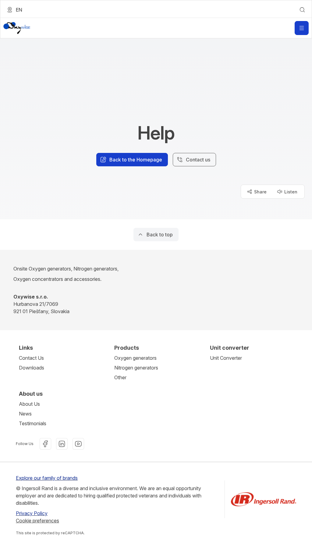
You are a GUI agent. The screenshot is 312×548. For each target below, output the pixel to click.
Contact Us (31, 358)
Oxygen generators (135, 358)
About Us (29, 404)
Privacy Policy (32, 513)
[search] (302, 10)
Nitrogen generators (136, 368)
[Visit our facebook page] (45, 444)
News (25, 414)
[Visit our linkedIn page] (62, 444)
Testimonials (32, 423)
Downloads (31, 368)
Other (120, 377)
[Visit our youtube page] (78, 444)
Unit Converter (226, 358)
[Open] (302, 28)
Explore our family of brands (47, 478)
